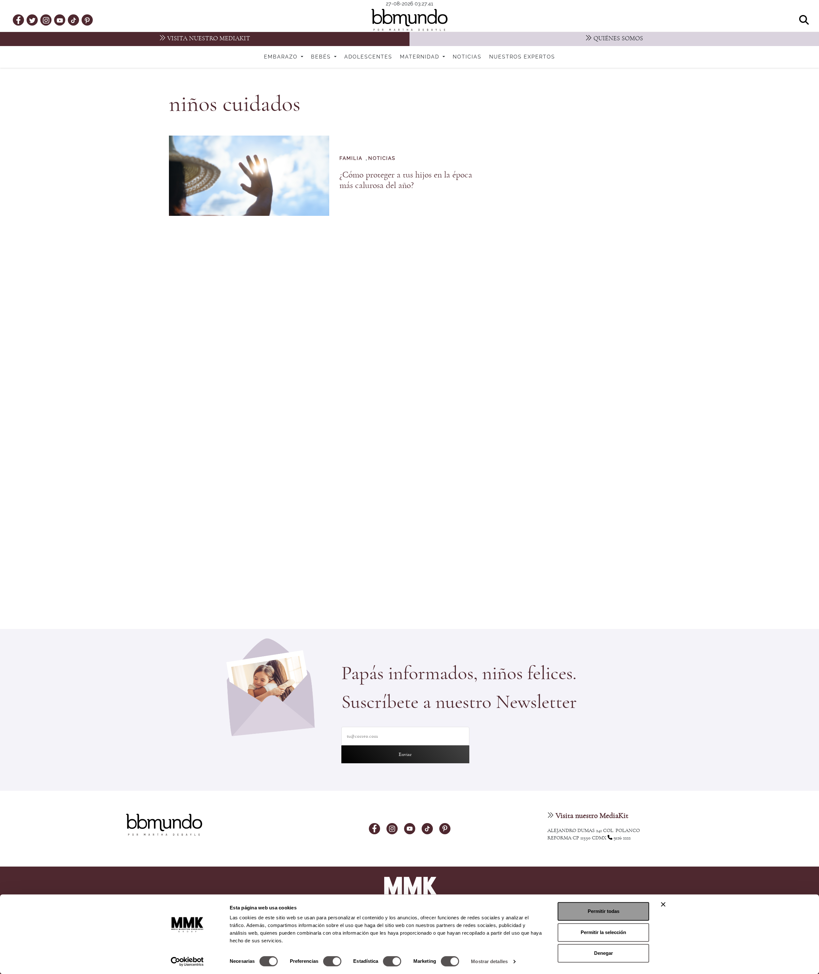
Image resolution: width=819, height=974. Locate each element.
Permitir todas (603, 911)
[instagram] (46, 20)
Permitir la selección (603, 932)
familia (350, 158)
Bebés (322, 56)
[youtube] (60, 20)
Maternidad (420, 56)
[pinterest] (87, 20)
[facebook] (18, 20)
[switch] (332, 961)
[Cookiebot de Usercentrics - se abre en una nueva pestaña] (187, 961)
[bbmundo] (409, 20)
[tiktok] (73, 20)
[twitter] (32, 20)
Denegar (603, 953)
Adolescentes (368, 56)
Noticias (467, 56)
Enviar (405, 754)
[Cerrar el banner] (663, 904)
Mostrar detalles (489, 961)
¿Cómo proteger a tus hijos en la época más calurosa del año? (405, 180)
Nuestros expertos (522, 56)
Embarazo (281, 56)
